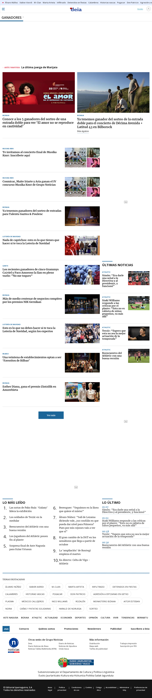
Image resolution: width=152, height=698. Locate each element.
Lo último (111, 502)
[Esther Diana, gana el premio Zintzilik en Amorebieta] (82, 392)
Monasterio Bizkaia (104, 601)
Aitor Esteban (132, 601)
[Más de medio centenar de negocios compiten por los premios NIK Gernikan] (82, 304)
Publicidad (115, 628)
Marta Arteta (76, 586)
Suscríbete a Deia (140, 628)
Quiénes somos (46, 628)
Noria (8, 608)
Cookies (89, 687)
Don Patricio (77, 594)
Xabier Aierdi (36, 586)
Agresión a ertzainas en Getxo (110, 594)
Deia (30, 643)
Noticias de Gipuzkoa (68, 646)
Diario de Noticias (66, 643)
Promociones (71, 628)
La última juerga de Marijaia (39, 67)
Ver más (51, 415)
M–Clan (56, 586)
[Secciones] (3, 9)
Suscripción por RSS (128, 646)
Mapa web (94, 646)
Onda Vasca (64, 649)
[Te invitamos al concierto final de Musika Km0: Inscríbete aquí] (82, 157)
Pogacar (57, 594)
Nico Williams (60, 601)
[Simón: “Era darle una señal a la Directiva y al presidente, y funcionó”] (138, 281)
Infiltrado (98, 586)
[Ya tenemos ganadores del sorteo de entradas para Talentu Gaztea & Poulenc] (82, 216)
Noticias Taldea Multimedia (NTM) (42, 649)
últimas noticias (117, 265)
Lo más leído (14, 502)
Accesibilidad (111, 687)
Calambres (11, 594)
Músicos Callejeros (33, 601)
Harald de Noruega (70, 608)
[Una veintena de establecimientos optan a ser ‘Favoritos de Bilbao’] (82, 363)
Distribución (95, 643)
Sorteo (93, 608)
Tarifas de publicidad (98, 649)
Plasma (9, 601)
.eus (6, 628)
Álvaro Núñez (13, 586)
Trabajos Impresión (128, 643)
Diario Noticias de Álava (38, 646)
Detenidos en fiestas (125, 586)
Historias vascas (35, 594)
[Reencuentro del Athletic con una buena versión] (138, 356)
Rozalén (80, 601)
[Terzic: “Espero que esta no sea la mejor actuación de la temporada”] (138, 335)
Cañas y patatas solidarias (35, 608)
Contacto (24, 628)
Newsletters (94, 628)
